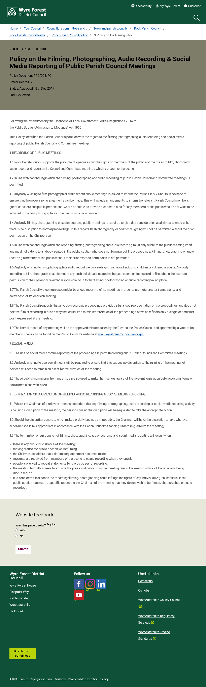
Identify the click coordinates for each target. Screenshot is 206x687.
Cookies (24, 679)
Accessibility (143, 6)
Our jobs (143, 590)
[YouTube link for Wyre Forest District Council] (79, 595)
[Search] (196, 17)
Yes (22, 530)
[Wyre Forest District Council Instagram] (90, 584)
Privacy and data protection (83, 679)
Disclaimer (60, 679)
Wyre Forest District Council (26, 12)
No (22, 536)
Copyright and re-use (41, 679)
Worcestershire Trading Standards (154, 635)
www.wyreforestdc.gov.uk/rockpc (121, 334)
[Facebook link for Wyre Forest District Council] (79, 584)
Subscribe (194, 6)
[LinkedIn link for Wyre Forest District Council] (101, 584)
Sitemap (104, 679)
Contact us (145, 581)
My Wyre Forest (170, 6)
